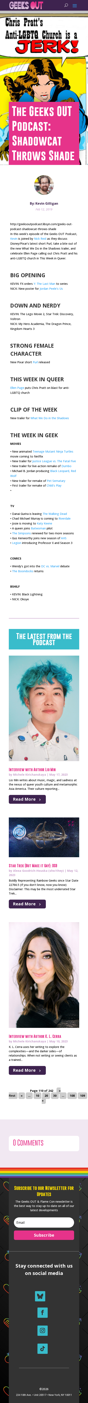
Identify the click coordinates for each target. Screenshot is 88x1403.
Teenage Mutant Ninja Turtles (53, 451)
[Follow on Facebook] (42, 1313)
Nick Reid (40, 239)
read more (24, 799)
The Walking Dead (55, 514)
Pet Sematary (56, 481)
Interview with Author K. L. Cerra (35, 1036)
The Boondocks (22, 571)
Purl (35, 362)
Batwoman (38, 528)
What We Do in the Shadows (49, 418)
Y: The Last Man (44, 284)
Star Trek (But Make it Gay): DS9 (33, 866)
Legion (16, 543)
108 (72, 1096)
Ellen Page (17, 388)
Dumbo (66, 466)
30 (54, 1096)
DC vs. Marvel (50, 566)
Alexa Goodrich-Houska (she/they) (38, 871)
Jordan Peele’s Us (51, 289)
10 (37, 1096)
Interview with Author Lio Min (32, 769)
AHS (64, 538)
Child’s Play (54, 485)
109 (82, 1096)
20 (46, 1096)
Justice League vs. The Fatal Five (54, 461)
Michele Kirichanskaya (29, 774)
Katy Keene (44, 523)
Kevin (13, 239)
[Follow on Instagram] (42, 1331)
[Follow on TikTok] (42, 1349)
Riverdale (65, 518)
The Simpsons (21, 533)
